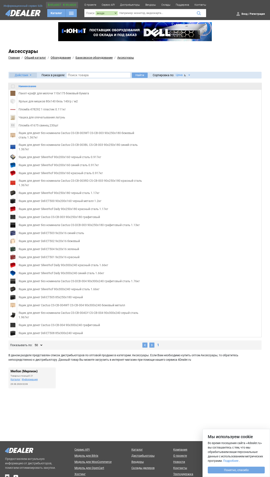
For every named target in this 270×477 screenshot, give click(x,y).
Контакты (200, 4)
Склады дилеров (143, 468)
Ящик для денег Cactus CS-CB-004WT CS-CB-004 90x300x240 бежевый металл (72, 305)
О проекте (90, 4)
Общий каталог (35, 57)
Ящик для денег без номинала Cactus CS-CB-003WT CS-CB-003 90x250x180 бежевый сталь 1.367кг (76, 135)
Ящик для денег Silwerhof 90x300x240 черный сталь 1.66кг (59, 289)
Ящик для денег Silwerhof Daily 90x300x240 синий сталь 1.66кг (61, 273)
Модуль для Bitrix (86, 455)
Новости (179, 461)
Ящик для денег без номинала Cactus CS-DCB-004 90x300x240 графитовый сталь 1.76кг (79, 281)
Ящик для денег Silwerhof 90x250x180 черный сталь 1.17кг (59, 193)
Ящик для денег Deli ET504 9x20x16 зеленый (49, 249)
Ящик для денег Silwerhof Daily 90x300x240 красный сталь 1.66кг (63, 265)
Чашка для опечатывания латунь (42, 117)
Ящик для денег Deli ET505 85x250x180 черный (51, 297)
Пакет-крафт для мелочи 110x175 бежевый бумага (54, 93)
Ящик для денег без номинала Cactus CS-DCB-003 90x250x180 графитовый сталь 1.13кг (79, 225)
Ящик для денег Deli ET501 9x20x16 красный (49, 257)
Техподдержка (183, 474)
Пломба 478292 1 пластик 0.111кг (42, 109)
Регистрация (257, 13)
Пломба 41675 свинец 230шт (38, 125)
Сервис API (108, 4)
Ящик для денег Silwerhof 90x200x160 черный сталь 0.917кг (60, 157)
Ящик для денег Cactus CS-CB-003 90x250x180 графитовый (59, 217)
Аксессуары (125, 57)
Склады (165, 4)
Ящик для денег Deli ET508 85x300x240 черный (51, 333)
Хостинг (80, 474)
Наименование (27, 86)
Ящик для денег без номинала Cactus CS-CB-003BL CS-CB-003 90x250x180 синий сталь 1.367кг (78, 147)
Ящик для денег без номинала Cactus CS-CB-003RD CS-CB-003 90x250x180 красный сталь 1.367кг (80, 183)
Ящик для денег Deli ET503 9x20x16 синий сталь (51, 233)
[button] (23, 75)
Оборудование (61, 57)
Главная (14, 57)
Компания (180, 449)
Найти (139, 75)
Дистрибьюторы (130, 4)
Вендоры (150, 4)
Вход (245, 13)
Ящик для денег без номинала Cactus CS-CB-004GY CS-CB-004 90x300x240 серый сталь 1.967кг (78, 315)
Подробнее (230, 460)
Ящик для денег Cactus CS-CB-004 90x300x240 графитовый (59, 325)
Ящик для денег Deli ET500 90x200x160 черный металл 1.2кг (60, 201)
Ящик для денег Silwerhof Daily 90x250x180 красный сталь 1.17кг (63, 209)
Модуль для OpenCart (89, 468)
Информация (30, 379)
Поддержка (182, 4)
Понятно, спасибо (236, 470)
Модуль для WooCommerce (93, 461)
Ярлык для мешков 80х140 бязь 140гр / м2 (48, 101)
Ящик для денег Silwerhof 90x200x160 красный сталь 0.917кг (61, 173)
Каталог (56, 13)
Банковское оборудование (94, 57)
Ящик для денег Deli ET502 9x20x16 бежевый (49, 241)
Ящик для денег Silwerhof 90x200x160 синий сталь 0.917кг (59, 165)
